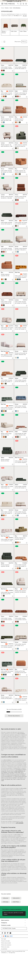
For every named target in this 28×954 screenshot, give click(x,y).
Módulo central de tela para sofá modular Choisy (20, 198)
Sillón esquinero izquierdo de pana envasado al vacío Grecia (21, 146)
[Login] (26, 4)
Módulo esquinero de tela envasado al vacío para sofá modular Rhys (20, 172)
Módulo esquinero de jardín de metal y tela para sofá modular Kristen (6, 121)
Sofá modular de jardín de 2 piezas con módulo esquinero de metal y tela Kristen (21, 408)
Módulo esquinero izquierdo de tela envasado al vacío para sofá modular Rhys (6, 276)
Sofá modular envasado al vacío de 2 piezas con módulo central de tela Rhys (6, 514)
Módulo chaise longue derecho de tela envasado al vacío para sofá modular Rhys (6, 436)
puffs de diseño (19, 823)
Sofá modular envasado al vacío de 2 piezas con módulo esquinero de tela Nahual (6, 225)
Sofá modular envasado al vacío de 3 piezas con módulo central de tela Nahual (21, 330)
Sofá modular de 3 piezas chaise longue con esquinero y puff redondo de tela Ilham (7, 488)
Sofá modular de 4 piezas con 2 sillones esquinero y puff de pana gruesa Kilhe (21, 463)
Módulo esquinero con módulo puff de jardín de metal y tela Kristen (7, 698)
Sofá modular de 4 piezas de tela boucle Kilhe (7, 593)
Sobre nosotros (5, 920)
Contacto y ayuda (5, 925)
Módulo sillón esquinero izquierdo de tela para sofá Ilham (20, 592)
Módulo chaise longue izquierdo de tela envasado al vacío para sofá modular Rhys (20, 540)
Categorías (4, 922)
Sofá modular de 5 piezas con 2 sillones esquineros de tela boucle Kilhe (21, 700)
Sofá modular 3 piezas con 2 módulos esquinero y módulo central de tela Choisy (7, 620)
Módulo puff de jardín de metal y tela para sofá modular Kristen (21, 354)
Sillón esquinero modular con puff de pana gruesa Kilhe (7, 356)
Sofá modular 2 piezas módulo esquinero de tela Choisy (6, 303)
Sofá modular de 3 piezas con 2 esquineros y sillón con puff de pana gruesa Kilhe (7, 541)
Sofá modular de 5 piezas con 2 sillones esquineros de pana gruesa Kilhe (21, 224)
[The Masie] (9, 3)
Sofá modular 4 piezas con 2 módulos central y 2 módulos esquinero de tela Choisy (20, 620)
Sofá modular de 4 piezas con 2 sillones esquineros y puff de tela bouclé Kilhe (7, 648)
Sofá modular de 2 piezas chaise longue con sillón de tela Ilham (7, 329)
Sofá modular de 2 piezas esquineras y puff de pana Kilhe (7, 673)
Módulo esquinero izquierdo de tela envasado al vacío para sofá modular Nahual (6, 567)
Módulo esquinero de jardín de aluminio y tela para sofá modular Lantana (6, 147)
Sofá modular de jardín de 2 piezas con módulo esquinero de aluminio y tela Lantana (20, 304)
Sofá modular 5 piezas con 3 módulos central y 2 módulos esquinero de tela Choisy (6, 69)
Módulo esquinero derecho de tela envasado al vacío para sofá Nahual (6, 461)
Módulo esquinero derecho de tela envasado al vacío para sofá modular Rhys (20, 121)
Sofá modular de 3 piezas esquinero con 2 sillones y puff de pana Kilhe (7, 409)
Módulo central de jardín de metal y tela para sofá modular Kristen (21, 250)
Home (2, 8)
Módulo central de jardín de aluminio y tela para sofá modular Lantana (7, 198)
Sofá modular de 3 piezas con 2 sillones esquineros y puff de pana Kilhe (21, 277)
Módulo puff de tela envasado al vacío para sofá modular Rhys (20, 673)
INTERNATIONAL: (8, 928)
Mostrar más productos (14, 715)
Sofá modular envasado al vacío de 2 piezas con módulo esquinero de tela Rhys (6, 95)
